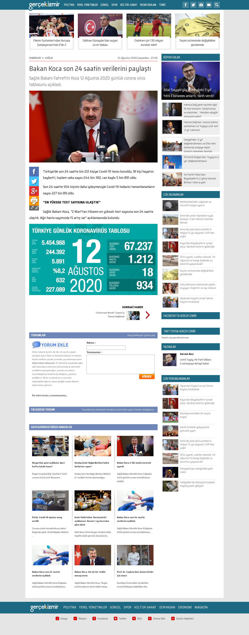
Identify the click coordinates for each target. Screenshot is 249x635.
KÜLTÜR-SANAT (128, 4)
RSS (139, 619)
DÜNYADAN (167, 607)
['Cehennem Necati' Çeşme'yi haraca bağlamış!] (133, 321)
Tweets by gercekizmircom (175, 337)
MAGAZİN (201, 607)
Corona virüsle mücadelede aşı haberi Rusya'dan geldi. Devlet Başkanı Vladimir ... (50, 532)
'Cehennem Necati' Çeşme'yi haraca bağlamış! (110, 314)
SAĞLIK (49, 58)
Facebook (102, 619)
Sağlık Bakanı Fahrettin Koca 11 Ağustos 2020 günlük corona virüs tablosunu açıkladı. (134, 477)
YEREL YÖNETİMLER (87, 4)
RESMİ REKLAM (148, 4)
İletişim (82, 619)
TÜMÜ (162, 4)
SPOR (114, 4)
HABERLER (35, 58)
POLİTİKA (69, 4)
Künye (64, 619)
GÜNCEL (105, 4)
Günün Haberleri (185, 619)
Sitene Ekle (159, 619)
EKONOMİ (185, 607)
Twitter (122, 619)
